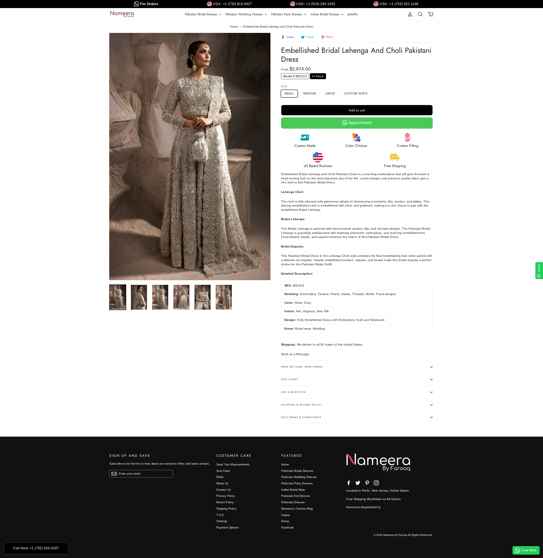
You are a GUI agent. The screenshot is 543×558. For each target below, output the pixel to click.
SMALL (289, 93)
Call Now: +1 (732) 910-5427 (36, 548)
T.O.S (220, 515)
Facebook (287, 527)
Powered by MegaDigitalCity (363, 507)
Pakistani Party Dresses (287, 14)
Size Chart (289, 379)
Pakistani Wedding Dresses (244, 14)
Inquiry (285, 515)
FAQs (220, 477)
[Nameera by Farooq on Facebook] (348, 482)
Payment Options (227, 527)
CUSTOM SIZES (355, 93)
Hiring (285, 521)
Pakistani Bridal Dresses (201, 14)
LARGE (330, 93)
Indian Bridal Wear (293, 489)
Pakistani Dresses (293, 502)
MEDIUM (309, 93)
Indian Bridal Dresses (325, 14)
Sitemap (221, 521)
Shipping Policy (226, 508)
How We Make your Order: (302, 366)
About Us (222, 483)
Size (284, 86)
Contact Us (223, 489)
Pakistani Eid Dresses (295, 496)
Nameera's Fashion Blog (297, 508)
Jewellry (353, 14)
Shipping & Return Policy (301, 404)
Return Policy (225, 502)
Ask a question (293, 392)
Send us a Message (295, 354)
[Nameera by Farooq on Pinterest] (367, 482)
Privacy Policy (225, 496)
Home (234, 26)
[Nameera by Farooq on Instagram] (376, 482)
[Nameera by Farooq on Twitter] (357, 482)
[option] (189, 156)
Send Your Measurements (233, 464)
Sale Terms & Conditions (301, 417)
